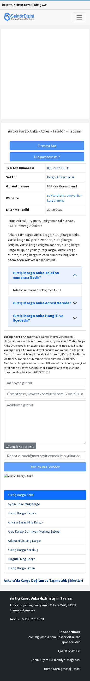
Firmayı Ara (47, 145)
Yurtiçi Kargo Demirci (22, 513)
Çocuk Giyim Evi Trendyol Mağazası (55, 660)
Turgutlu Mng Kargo (22, 559)
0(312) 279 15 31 (58, 168)
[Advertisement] (45, 74)
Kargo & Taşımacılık (61, 177)
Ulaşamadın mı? (47, 156)
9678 (31, 446)
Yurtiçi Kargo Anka (21, 495)
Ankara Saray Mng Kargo (25, 522)
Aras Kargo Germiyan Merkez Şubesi (34, 531)
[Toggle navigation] (79, 17)
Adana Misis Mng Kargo (24, 540)
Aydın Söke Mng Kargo (24, 504)
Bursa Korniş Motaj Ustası (62, 669)
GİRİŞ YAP (40, 5)
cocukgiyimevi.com (42, 637)
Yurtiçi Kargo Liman (21, 568)
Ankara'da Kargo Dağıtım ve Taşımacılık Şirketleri (43, 580)
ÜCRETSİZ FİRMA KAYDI (17, 5)
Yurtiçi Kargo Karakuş (23, 550)
